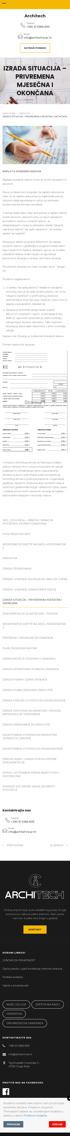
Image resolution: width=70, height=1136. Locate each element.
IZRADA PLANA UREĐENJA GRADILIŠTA (28, 690)
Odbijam (57, 1124)
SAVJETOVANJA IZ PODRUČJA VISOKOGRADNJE (33, 748)
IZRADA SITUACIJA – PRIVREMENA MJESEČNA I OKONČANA (32, 601)
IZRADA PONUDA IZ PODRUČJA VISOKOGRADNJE (34, 700)
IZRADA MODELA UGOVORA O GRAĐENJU (29, 658)
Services (24, 113)
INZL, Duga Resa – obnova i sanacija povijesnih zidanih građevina (28, 522)
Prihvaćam (13, 1124)
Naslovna (9, 113)
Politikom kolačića (35, 1115)
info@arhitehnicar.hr (38, 37)
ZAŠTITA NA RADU (47, 1004)
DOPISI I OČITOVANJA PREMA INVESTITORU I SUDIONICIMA (31, 774)
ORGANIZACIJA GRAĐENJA (24, 1023)
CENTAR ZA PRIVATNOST (19, 960)
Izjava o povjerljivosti (15, 985)
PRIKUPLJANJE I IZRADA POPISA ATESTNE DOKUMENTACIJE (30, 761)
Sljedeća (57, 845)
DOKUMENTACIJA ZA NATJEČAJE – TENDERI (30, 613)
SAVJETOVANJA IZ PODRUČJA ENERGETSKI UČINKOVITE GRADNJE (30, 736)
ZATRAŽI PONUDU (35, 48)
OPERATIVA (10, 558)
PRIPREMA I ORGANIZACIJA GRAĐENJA (28, 637)
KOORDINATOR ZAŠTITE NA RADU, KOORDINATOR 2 (34, 546)
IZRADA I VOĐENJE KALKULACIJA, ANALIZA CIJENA (35, 579)
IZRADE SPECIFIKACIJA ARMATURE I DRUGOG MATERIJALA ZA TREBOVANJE (32, 712)
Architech (35, 16)
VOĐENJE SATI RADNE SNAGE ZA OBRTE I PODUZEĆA (29, 788)
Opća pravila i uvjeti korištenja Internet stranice (32, 968)
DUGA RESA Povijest (16, 534)
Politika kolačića (13, 977)
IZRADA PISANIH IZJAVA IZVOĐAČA (25, 679)
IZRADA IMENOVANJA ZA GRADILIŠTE (26, 724)
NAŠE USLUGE (16, 1004)
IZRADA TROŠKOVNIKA (17, 568)
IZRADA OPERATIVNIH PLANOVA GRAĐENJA (31, 669)
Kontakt (35, 929)
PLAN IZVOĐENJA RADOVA (20, 648)
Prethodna (14, 845)
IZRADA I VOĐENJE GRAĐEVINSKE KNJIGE (29, 589)
